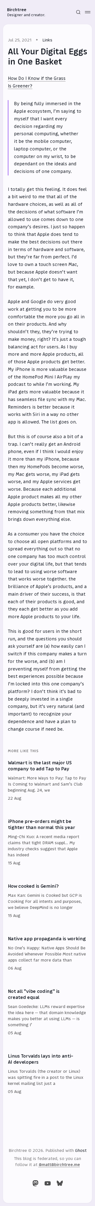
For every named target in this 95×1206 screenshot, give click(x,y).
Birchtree (16, 9)
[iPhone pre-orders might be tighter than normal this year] (47, 842)
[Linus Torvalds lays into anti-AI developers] (47, 1074)
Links (47, 40)
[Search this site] (78, 12)
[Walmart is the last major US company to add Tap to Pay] (47, 781)
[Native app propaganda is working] (47, 953)
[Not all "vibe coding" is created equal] (47, 1012)
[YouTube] (47, 1183)
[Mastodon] (35, 1183)
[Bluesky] (59, 1183)
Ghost (81, 1150)
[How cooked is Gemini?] (47, 901)
